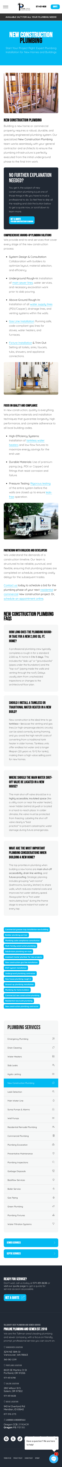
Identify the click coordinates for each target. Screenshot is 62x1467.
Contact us (11, 585)
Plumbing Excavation (18, 1144)
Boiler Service (14, 1189)
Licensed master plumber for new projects (23, 957)
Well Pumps (13, 1118)
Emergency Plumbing (18, 1039)
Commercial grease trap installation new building (26, 929)
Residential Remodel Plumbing (22, 1127)
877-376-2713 (10, 1414)
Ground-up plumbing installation (19, 984)
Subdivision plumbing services (18, 951)
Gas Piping (13, 1197)
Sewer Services (14, 1242)
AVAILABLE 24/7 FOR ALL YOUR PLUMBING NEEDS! (31, 17)
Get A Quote (22, 220)
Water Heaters (15, 1056)
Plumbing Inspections (18, 1162)
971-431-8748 (10, 1378)
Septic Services (14, 1253)
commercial (11, 594)
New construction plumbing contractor (22, 1006)
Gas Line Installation (21, 321)
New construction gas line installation (21, 962)
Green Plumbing (15, 1206)
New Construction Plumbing (21, 1083)
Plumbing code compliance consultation (22, 940)
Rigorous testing (40, 483)
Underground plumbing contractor (20, 973)
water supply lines (41, 304)
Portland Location (14, 1365)
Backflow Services (16, 1180)
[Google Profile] (6, 1438)
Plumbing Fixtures (16, 1215)
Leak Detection (15, 1092)
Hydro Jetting (14, 1074)
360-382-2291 (10, 1359)
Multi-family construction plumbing (20, 946)
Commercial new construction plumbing (22, 995)
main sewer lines (22, 282)
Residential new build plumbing (19, 1001)
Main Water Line (15, 1100)
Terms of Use (7, 1458)
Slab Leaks (13, 1065)
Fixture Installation (20, 342)
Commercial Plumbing (18, 1136)
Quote (55, 6)
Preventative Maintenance (20, 1153)
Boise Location (12, 1401)
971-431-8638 (41, 6)
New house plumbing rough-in (18, 979)
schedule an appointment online (23, 598)
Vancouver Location (14, 1347)
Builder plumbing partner (16, 935)
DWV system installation (15, 968)
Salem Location (12, 1383)
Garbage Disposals (17, 1171)
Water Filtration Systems (20, 1224)
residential (46, 589)
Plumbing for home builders (17, 990)
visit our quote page (15, 1285)
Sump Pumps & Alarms (19, 1109)
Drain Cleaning (15, 1047)
